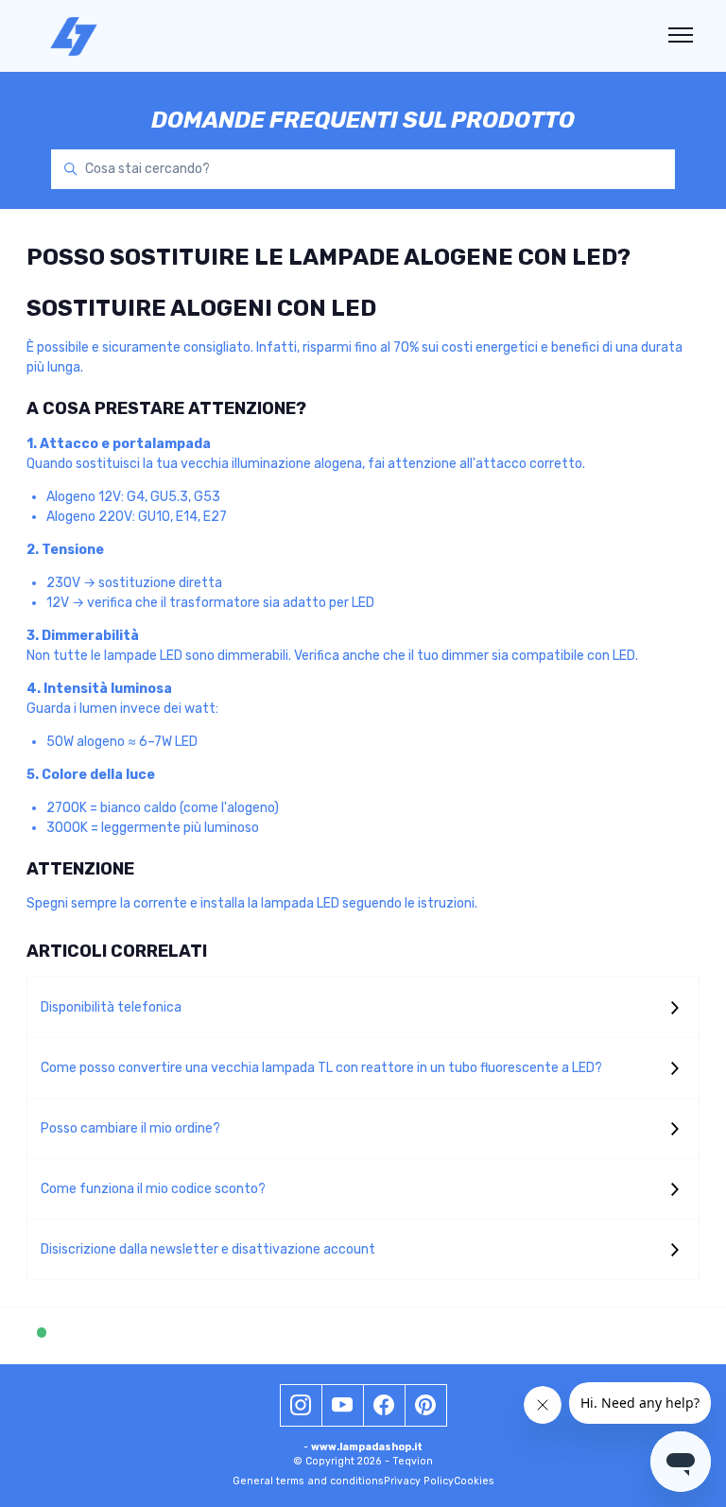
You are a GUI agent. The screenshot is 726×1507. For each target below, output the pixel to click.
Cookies (474, 1481)
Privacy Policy (419, 1481)
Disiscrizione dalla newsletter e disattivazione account (208, 1249)
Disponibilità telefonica (111, 1007)
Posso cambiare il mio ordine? (130, 1128)
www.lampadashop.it (367, 1447)
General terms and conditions (308, 1481)
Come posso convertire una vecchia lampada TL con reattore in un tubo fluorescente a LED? (321, 1068)
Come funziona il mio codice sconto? (153, 1189)
